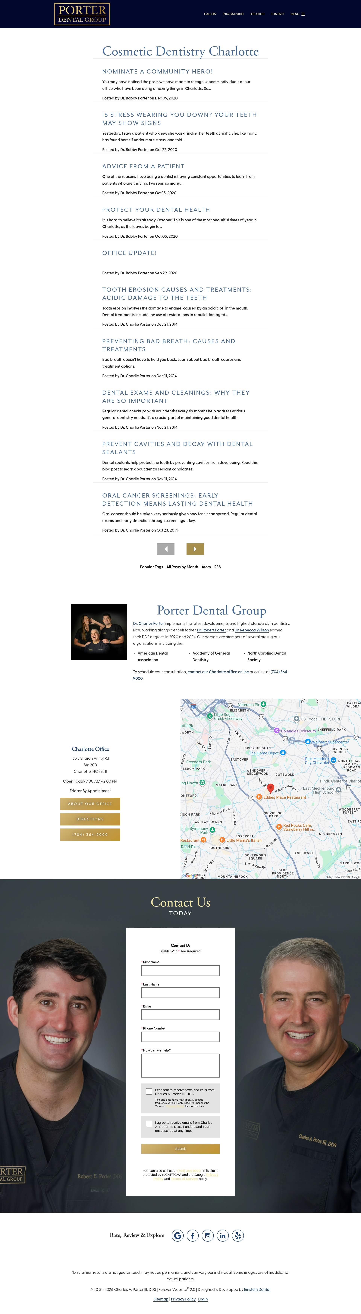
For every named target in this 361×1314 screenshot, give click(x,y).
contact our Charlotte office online (218, 672)
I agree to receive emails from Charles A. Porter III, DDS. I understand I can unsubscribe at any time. (183, 1127)
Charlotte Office (90, 749)
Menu (295, 14)
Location (257, 14)
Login (203, 1299)
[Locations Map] (270, 789)
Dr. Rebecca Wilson (252, 630)
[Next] (195, 549)
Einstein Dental (257, 1290)
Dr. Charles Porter (148, 624)
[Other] (238, 1236)
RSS (217, 567)
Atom (206, 567)
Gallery (210, 14)
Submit (180, 1149)
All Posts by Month (182, 567)
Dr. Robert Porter (211, 630)
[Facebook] (193, 1236)
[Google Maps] (178, 1236)
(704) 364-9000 (188, 1171)
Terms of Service (184, 1179)
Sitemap (160, 1299)
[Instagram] (208, 1236)
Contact (278, 14)
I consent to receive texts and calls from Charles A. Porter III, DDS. (185, 1098)
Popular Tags (151, 567)
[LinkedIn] (223, 1236)
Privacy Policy (175, 1106)
